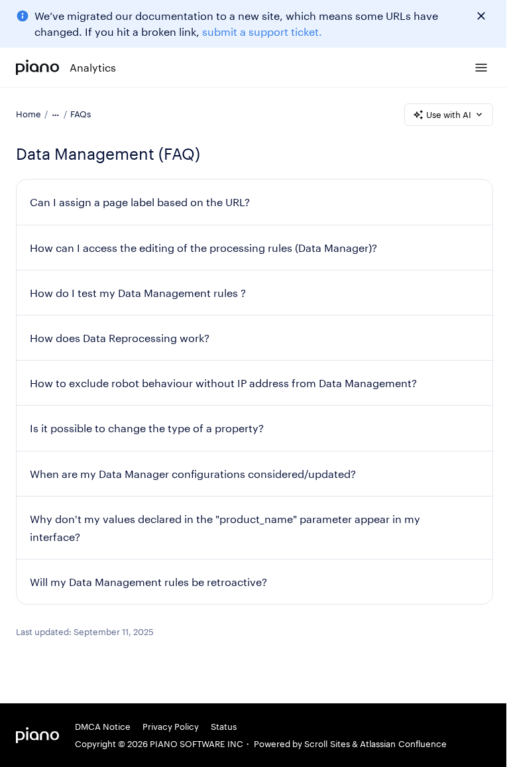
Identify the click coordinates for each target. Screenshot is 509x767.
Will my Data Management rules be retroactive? (148, 581)
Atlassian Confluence (403, 743)
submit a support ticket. (262, 31)
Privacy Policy (170, 726)
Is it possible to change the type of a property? (147, 428)
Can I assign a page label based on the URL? (140, 202)
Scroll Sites (327, 743)
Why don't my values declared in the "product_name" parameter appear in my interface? (225, 527)
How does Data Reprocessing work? (119, 337)
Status (224, 726)
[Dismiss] (481, 16)
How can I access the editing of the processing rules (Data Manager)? (203, 247)
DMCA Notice (103, 726)
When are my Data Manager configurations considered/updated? (193, 473)
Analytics (93, 67)
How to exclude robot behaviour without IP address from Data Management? (223, 383)
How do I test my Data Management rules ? (138, 292)
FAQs (80, 114)
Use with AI (448, 114)
